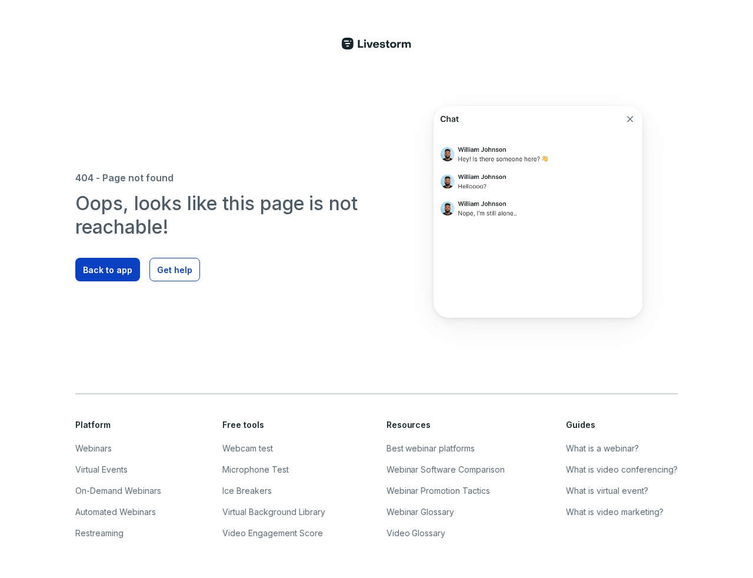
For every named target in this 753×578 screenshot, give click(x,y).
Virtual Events (101, 469)
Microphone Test (255, 469)
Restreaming (99, 533)
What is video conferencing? (622, 469)
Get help (174, 270)
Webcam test (247, 448)
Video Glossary (416, 533)
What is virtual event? (607, 491)
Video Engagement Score (272, 533)
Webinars (93, 448)
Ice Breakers (247, 491)
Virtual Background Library (273, 512)
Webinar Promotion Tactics (439, 491)
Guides (580, 425)
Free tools (243, 425)
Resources (409, 425)
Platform (93, 425)
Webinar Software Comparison (446, 469)
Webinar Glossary (421, 512)
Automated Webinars (115, 512)
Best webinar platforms (431, 448)
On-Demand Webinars (118, 491)
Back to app (107, 270)
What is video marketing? (615, 512)
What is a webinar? (602, 448)
